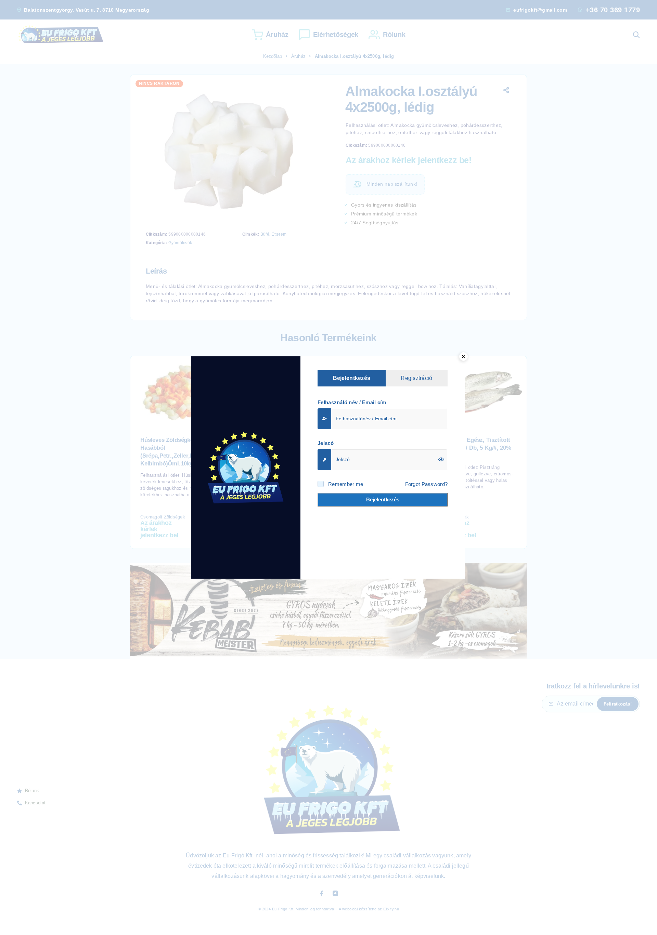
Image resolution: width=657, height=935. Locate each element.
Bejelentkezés (382, 499)
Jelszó (326, 443)
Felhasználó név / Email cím (352, 402)
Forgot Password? (426, 484)
